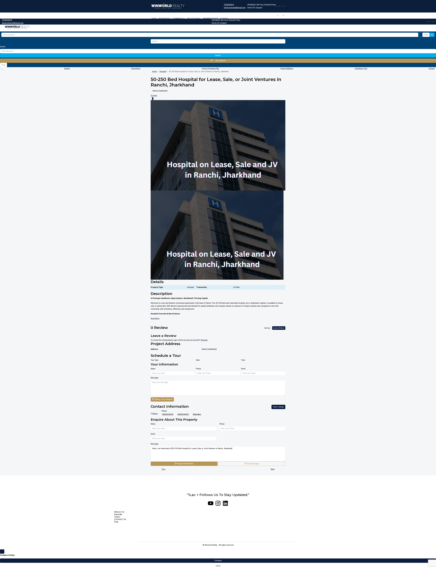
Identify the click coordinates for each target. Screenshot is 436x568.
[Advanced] (420, 35)
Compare (218, 560)
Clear (426, 35)
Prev (163, 469)
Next (272, 469)
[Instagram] (218, 503)
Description (135, 68)
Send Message (252, 464)
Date (198, 360)
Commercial (178, 18)
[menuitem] (282, 15)
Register (204, 340)
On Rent (154, 96)
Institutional (193, 18)
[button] (284, 72)
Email (243, 369)
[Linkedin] (225, 503)
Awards (118, 514)
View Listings (278, 407)
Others (223, 18)
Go (432, 35)
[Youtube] (210, 503)
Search (218, 55)
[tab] (152, 98)
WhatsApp (197, 414)
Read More (155, 318)
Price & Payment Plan (210, 68)
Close (218, 566)
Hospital (162, 71)
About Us (119, 512)
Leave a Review (278, 328)
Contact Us (120, 519)
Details (67, 68)
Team (117, 517)
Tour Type (154, 360)
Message (154, 378)
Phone (198, 369)
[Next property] (280, 469)
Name (153, 369)
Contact (432, 68)
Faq (116, 522)
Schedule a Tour (361, 68)
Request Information (185, 464)
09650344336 (167, 414)
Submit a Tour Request (163, 399)
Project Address (286, 68)
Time (243, 360)
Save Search (220, 61)
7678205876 (229, 5)
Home (154, 18)
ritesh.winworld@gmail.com (234, 8)
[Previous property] (155, 469)
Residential (164, 18)
